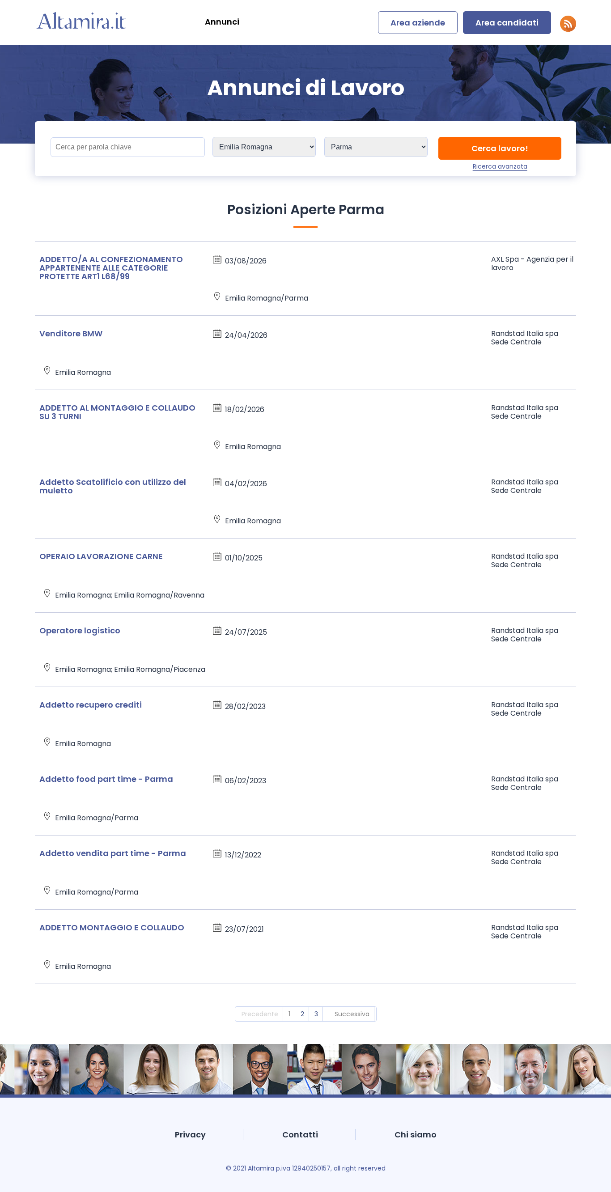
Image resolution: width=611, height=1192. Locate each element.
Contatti (300, 1134)
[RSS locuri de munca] (568, 29)
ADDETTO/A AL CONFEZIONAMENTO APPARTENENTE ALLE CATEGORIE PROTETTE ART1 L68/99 (111, 268)
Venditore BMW (70, 333)
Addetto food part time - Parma (106, 779)
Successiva (352, 1014)
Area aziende (417, 22)
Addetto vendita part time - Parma (112, 853)
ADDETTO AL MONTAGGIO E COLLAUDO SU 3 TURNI (117, 412)
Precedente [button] (260, 1014)
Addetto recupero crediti (90, 704)
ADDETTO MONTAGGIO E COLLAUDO (111, 927)
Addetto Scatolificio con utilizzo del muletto (112, 486)
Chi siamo (416, 1134)
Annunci (222, 21)
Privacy (190, 1134)
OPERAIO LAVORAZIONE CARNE (101, 556)
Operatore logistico (79, 630)
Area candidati (507, 22)
